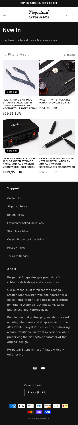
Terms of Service (18, 255)
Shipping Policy (17, 206)
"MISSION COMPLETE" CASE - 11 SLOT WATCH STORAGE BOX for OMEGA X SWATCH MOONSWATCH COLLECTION (20, 162)
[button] (5, 14)
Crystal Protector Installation (25, 239)
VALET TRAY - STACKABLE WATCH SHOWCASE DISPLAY (56, 101)
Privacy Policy (16, 247)
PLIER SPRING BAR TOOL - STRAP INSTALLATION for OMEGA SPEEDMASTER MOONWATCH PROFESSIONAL (20, 104)
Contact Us (14, 198)
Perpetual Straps (43, 419)
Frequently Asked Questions (25, 222)
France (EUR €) (37, 392)
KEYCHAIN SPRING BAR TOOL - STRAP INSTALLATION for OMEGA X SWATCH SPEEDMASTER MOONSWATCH (57, 162)
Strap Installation (18, 231)
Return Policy (15, 214)
